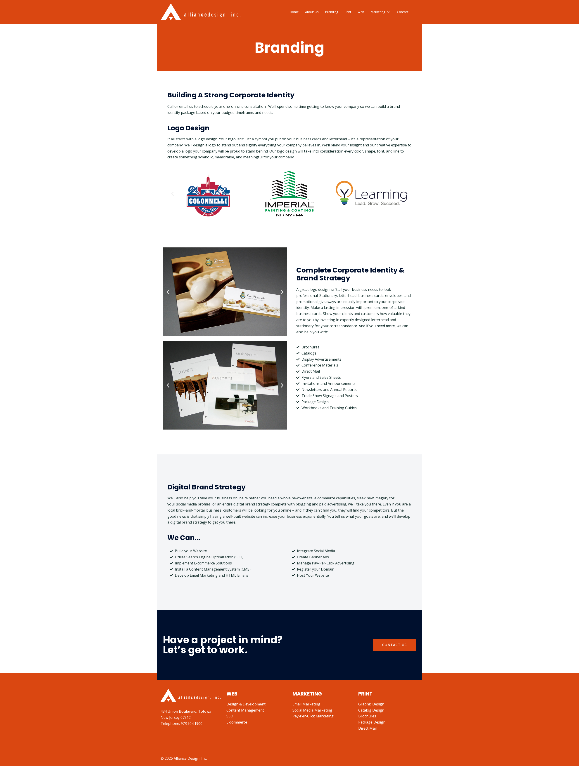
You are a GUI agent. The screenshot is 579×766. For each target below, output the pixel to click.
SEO (229, 716)
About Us (312, 12)
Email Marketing (306, 704)
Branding (331, 12)
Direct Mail (367, 728)
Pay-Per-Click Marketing (313, 716)
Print (347, 12)
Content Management (245, 710)
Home (294, 12)
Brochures (367, 716)
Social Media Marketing (312, 710)
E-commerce (236, 722)
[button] (172, 194)
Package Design (371, 722)
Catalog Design (371, 710)
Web (361, 12)
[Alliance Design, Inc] (200, 11)
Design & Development (246, 704)
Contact (402, 12)
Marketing (377, 12)
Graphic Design (371, 704)
